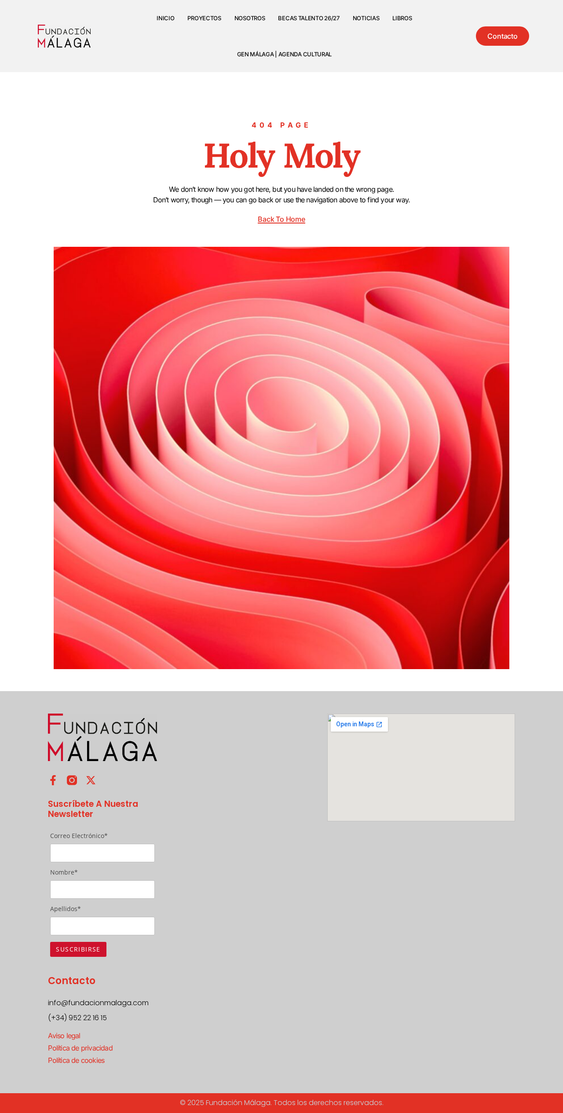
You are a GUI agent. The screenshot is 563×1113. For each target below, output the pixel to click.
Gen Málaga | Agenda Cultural (284, 54)
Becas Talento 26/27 (308, 18)
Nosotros (249, 18)
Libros (402, 18)
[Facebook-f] (53, 780)
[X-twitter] (91, 780)
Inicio (165, 18)
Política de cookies (76, 1060)
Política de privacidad (80, 1047)
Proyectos (204, 18)
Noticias (366, 18)
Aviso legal (64, 1035)
